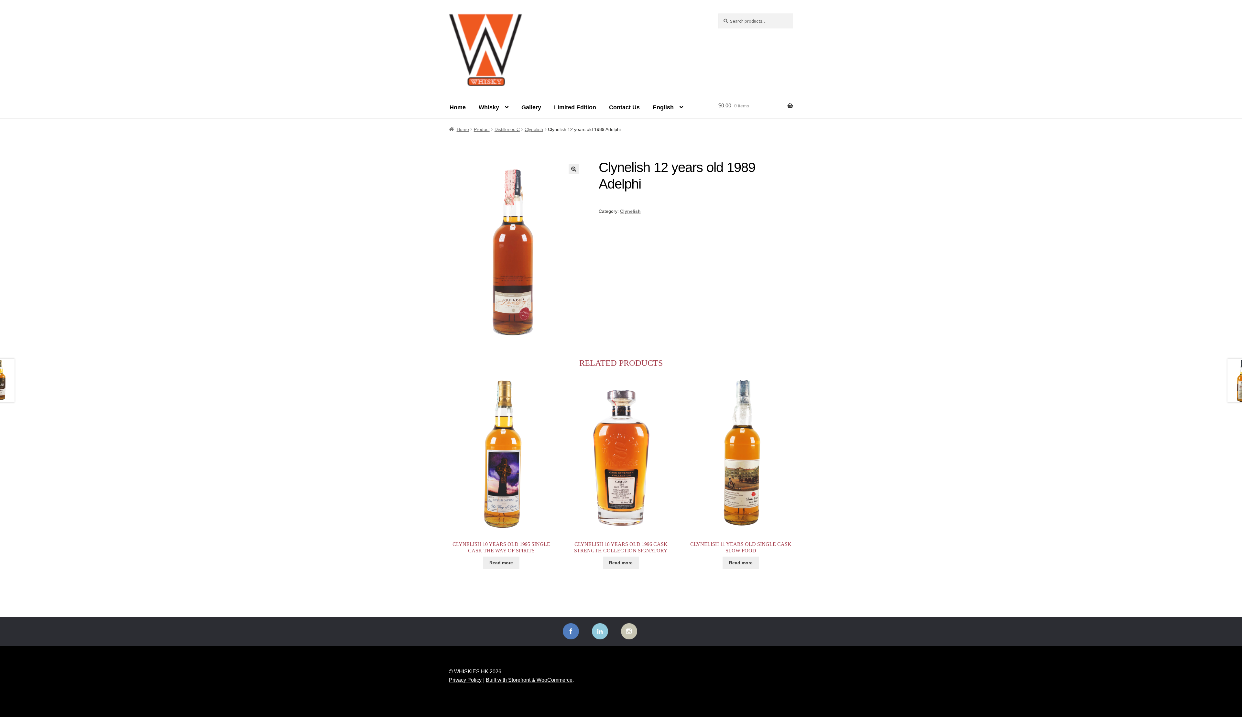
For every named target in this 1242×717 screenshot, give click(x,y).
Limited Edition (575, 107)
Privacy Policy (465, 680)
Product (482, 129)
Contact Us (624, 107)
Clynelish (534, 129)
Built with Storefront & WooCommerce (529, 680)
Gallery (531, 107)
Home (458, 107)
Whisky (489, 107)
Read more (501, 562)
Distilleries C (507, 129)
